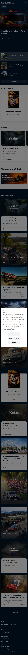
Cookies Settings (14, 333)
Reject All (14, 342)
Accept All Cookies (14, 338)
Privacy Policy (8, 328)
